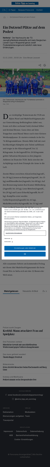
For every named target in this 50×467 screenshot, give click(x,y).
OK (25, 254)
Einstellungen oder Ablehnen (25, 248)
